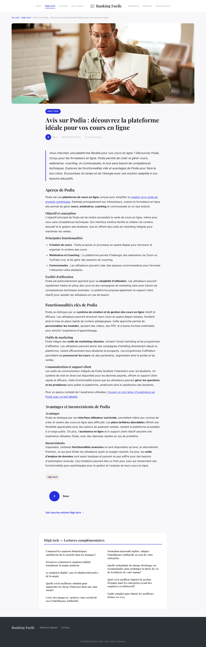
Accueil (15, 17)
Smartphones (163, 6)
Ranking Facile (106, 5)
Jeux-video (77, 6)
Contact (65, 627)
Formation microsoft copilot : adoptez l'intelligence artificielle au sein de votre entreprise (130, 555)
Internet (63, 6)
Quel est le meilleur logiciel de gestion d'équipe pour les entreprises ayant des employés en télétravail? (130, 583)
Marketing (133, 6)
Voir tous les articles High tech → (64, 512)
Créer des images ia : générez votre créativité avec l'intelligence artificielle (71, 599)
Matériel (147, 6)
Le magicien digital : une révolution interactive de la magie (72, 574)
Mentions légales (48, 627)
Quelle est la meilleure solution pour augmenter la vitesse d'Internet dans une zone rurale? (72, 587)
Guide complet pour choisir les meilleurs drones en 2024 (131, 595)
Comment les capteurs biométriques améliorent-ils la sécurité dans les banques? (71, 553)
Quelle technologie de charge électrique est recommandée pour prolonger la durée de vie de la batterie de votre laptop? (133, 569)
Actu (38, 6)
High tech (50, 6)
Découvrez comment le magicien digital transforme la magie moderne (68, 563)
